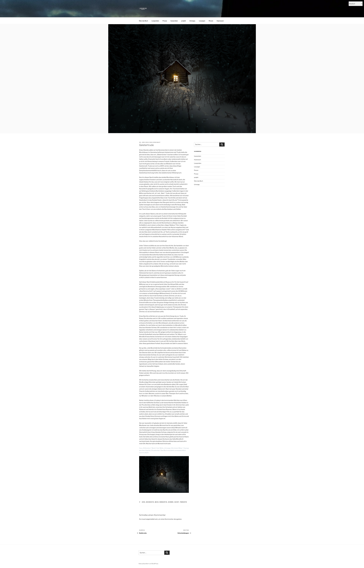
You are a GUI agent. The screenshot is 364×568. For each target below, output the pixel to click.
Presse (165, 21)
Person (211, 21)
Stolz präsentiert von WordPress (148, 563)
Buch (157, 502)
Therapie (183, 502)
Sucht (176, 502)
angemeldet (150, 519)
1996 (143, 502)
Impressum (220, 21)
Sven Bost (156, 142)
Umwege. (192, 21)
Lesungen (202, 21)
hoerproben (174, 21)
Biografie (150, 502)
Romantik (163, 502)
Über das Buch (143, 21)
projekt (183, 21)
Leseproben (155, 21)
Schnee (171, 502)
